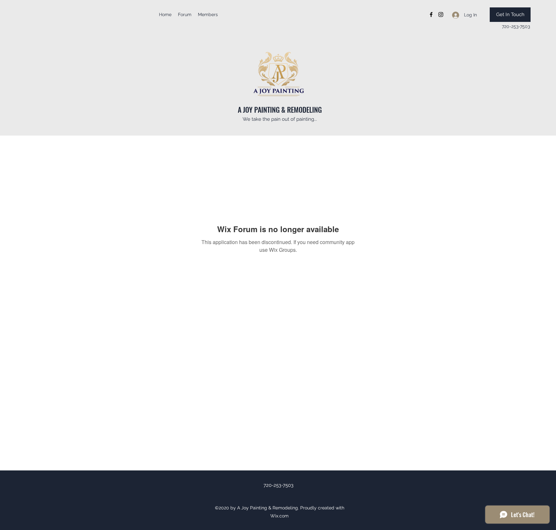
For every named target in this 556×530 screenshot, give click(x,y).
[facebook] (431, 14)
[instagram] (441, 14)
